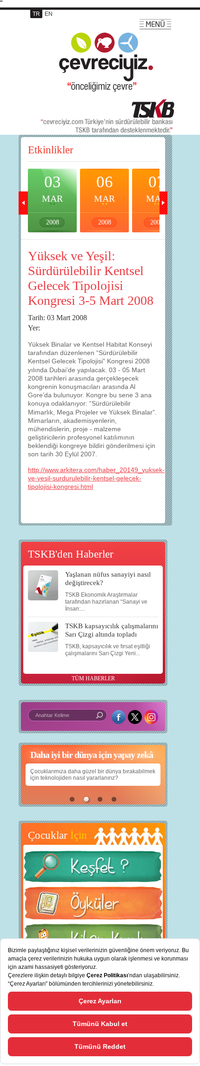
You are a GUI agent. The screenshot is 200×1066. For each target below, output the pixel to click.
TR (36, 14)
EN (49, 14)
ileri (162, 203)
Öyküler (93, 906)
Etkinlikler (50, 150)
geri (23, 203)
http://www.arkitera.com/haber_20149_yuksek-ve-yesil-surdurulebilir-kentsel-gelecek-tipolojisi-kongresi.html (96, 478)
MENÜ (155, 24)
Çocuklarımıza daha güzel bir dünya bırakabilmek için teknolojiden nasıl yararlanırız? (92, 774)
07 (156, 199)
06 (104, 199)
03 (52, 199)
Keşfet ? (93, 869)
